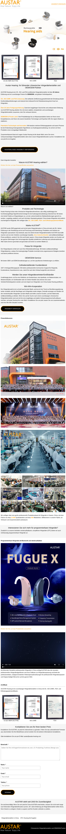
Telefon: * (4, 782)
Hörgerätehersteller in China (10, 818)
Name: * (3, 764)
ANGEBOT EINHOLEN (58, 4)
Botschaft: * (4, 744)
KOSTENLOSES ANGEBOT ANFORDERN (19, 149)
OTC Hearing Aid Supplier (28, 818)
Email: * (3, 773)
